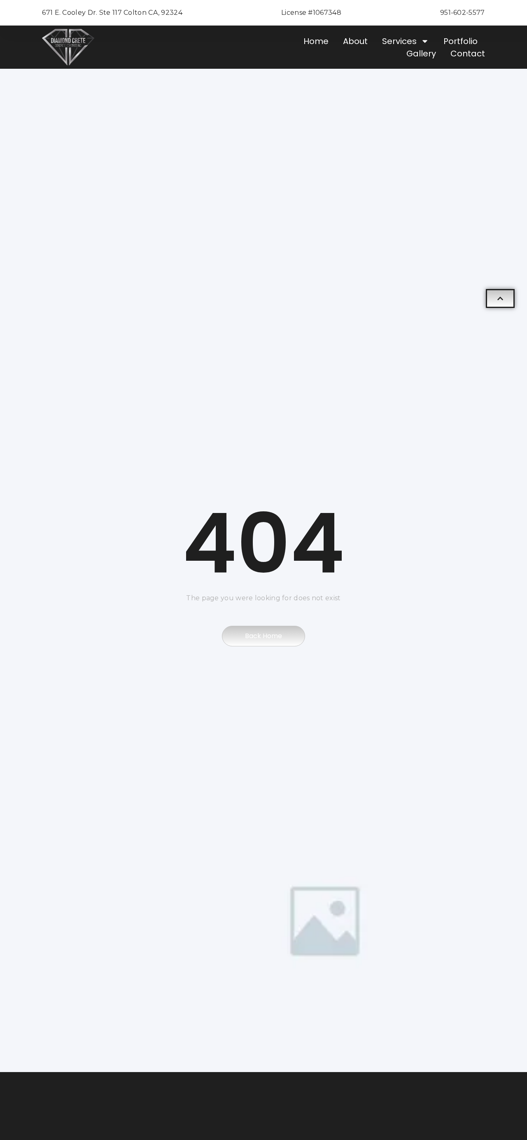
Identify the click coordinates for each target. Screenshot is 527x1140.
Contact (467, 53)
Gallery (421, 53)
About (355, 41)
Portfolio (460, 41)
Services (399, 41)
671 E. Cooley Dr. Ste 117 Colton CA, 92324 (112, 12)
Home (316, 41)
